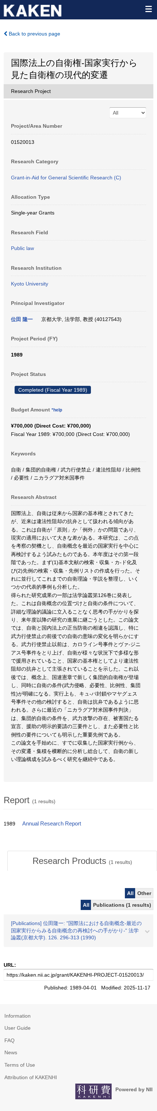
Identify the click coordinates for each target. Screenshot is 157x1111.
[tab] (82, 861)
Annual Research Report (51, 824)
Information (17, 1016)
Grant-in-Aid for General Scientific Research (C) (66, 177)
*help (56, 410)
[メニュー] (148, 9)
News (10, 1052)
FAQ (9, 1040)
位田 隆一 (22, 319)
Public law (22, 248)
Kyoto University (29, 284)
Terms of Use (19, 1065)
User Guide (17, 1028)
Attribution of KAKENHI (30, 1077)
